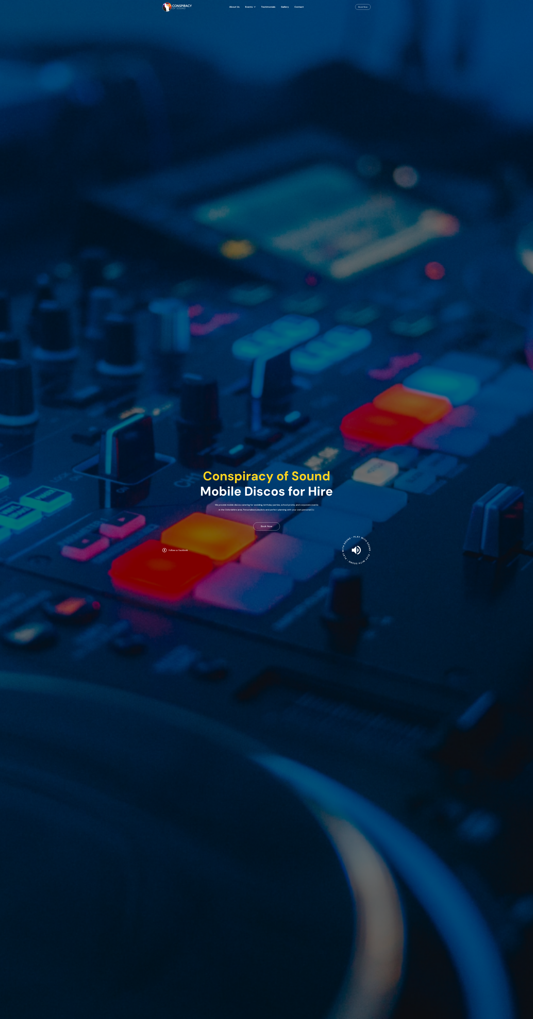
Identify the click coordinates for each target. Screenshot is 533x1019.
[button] (254, 7)
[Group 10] (177, 7)
